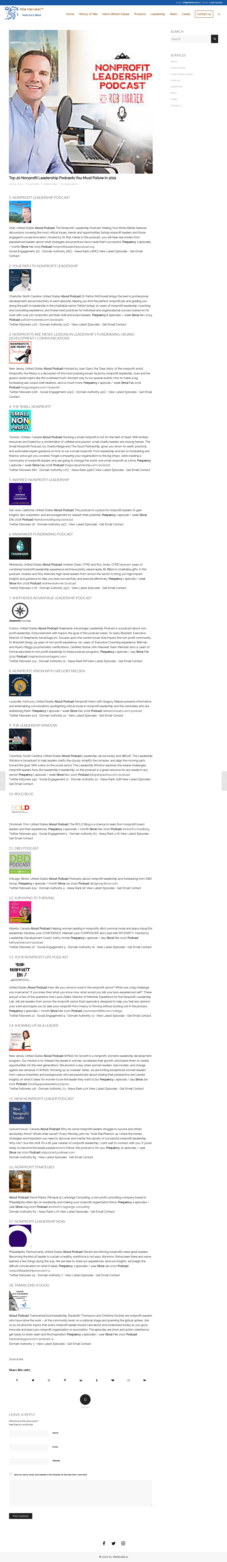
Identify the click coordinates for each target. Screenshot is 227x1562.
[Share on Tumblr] (97, 1380)
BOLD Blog (24, 794)
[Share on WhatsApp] (49, 1380)
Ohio (26, 824)
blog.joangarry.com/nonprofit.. (41, 387)
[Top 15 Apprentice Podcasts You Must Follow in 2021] (2, 781)
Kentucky (29, 701)
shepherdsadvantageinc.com (47, 656)
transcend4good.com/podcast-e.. (31, 1339)
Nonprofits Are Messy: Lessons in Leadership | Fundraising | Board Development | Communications (71, 336)
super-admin (71, 184)
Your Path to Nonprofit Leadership (45, 266)
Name (55, 1432)
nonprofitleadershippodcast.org (73, 246)
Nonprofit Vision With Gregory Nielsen (48, 671)
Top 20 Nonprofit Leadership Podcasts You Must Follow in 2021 (62, 178)
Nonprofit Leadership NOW (40, 1221)
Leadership (176, 86)
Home (174, 61)
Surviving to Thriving (34, 898)
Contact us (176, 105)
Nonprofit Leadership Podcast (41, 197)
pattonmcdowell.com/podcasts (42, 319)
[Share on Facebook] (17, 1380)
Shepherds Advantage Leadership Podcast (52, 598)
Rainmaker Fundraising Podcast (42, 534)
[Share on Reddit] (129, 1380)
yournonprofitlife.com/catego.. (103, 1011)
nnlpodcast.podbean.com (58, 1152)
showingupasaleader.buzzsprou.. (49, 1084)
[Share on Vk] (113, 1380)
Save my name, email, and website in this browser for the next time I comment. (50, 1475)
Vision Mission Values (182, 74)
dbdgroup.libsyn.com (104, 883)
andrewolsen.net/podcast (59, 583)
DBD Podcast (27, 848)
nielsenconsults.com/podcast (122, 711)
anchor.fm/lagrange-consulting (69, 1207)
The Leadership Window (34, 725)
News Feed (51, 184)
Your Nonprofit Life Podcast (41, 957)
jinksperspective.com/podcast (110, 774)
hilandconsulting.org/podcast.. (54, 519)
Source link (16, 1359)
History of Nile (178, 67)
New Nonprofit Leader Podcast (44, 1098)
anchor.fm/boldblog (136, 829)
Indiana (13, 628)
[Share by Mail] (145, 1380)
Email (55, 1446)
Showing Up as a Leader (36, 1025)
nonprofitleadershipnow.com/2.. (30, 1270)
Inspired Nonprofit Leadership (40, 479)
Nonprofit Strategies (34, 1167)
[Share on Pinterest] (65, 1380)
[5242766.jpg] (81, 102)
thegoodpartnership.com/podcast (87, 465)
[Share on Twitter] (33, 1380)
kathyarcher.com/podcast (26, 942)
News (174, 93)
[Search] (218, 14)
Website (56, 1461)
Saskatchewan (18, 1129)
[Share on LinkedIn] (81, 1380)
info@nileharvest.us (191, 2)
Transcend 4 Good (32, 1285)
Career (174, 99)
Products (175, 80)
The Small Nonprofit (31, 406)
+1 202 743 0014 (215, 2)
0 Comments (32, 184)
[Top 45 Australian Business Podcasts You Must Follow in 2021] (224, 781)
